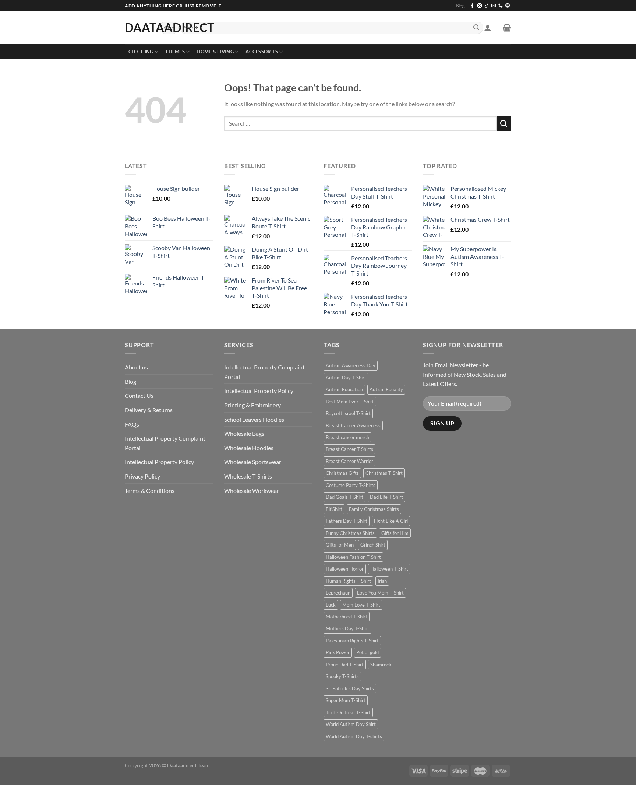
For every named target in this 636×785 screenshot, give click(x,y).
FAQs (132, 424)
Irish (382, 581)
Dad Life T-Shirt (386, 497)
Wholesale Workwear (251, 490)
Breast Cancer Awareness (353, 425)
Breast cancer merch (347, 437)
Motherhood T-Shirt (346, 617)
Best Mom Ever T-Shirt (350, 401)
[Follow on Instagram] (479, 5)
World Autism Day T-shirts (354, 736)
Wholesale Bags (244, 433)
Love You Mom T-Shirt (380, 593)
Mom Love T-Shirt (361, 605)
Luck (331, 605)
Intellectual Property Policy (159, 461)
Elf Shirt (334, 509)
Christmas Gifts (342, 473)
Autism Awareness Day (350, 365)
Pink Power (338, 652)
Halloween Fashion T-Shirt (353, 557)
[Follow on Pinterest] (507, 5)
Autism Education (344, 389)
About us (136, 367)
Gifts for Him (395, 533)
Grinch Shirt (372, 545)
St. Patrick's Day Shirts (350, 688)
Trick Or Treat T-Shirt (348, 712)
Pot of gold (367, 652)
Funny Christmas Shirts (350, 533)
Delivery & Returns (149, 409)
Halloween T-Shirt (389, 569)
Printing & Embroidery (252, 405)
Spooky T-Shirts (342, 676)
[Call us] (500, 5)
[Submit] (476, 28)
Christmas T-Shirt (384, 473)
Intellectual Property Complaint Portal (165, 443)
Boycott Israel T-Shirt (348, 413)
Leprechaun (338, 593)
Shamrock (380, 664)
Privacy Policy (142, 476)
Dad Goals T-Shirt (344, 497)
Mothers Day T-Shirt (347, 628)
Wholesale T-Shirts (248, 476)
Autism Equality (386, 389)
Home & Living (215, 52)
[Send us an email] (493, 5)
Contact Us (139, 395)
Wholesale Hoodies (248, 447)
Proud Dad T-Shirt (345, 664)
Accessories (261, 52)
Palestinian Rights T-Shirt (352, 641)
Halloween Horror (345, 569)
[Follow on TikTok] (486, 5)
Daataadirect (136, 28)
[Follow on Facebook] (472, 5)
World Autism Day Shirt (351, 724)
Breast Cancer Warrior (349, 461)
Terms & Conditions (149, 490)
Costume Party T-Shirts (350, 485)
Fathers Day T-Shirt (346, 521)
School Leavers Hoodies (254, 419)
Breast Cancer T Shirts (349, 449)
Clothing (140, 52)
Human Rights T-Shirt (348, 581)
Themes (175, 52)
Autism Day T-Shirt (346, 378)
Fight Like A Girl (391, 521)
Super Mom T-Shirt (345, 700)
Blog (460, 5)
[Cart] (507, 28)
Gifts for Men (340, 545)
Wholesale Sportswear (252, 461)
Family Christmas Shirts (374, 509)
